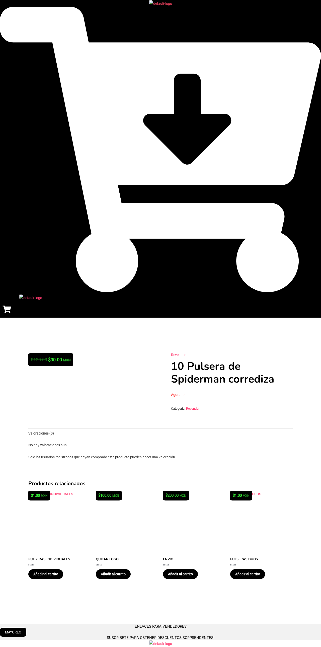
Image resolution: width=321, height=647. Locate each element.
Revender (178, 355)
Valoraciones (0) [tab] (41, 433)
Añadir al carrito (45, 574)
